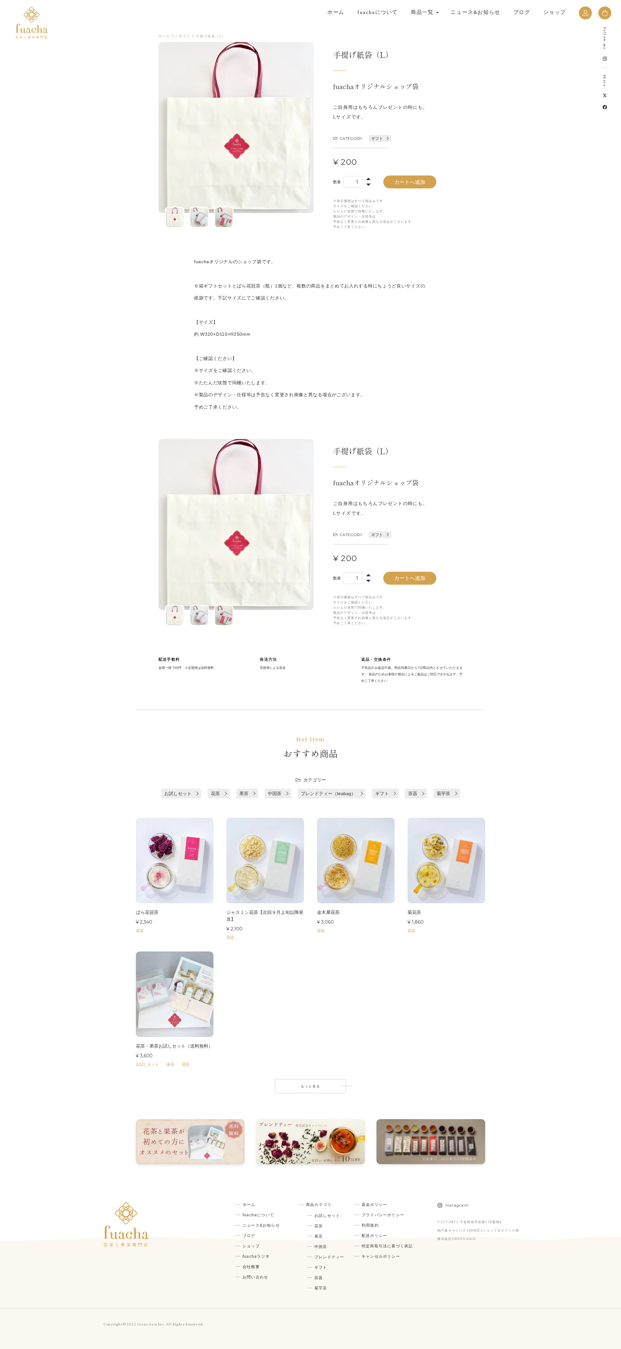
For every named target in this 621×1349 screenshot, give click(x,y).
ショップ (554, 12)
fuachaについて (377, 12)
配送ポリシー (374, 1235)
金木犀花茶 (328, 912)
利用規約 (370, 1225)
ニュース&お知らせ (475, 12)
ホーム (335, 12)
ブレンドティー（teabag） (328, 793)
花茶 (215, 793)
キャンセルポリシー (381, 1256)
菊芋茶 (443, 793)
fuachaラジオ (256, 1256)
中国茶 (274, 793)
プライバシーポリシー (383, 1215)
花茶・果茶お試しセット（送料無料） (174, 1046)
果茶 (243, 793)
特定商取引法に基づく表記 (387, 1246)
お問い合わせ (255, 1277)
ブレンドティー (329, 1257)
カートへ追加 (409, 182)
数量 (337, 182)
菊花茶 (414, 912)
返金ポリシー (374, 1204)
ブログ (521, 12)
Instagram (457, 1205)
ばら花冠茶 (147, 912)
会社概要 (251, 1267)
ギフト (185, 36)
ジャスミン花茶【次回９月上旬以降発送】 (264, 916)
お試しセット (177, 793)
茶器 (412, 793)
